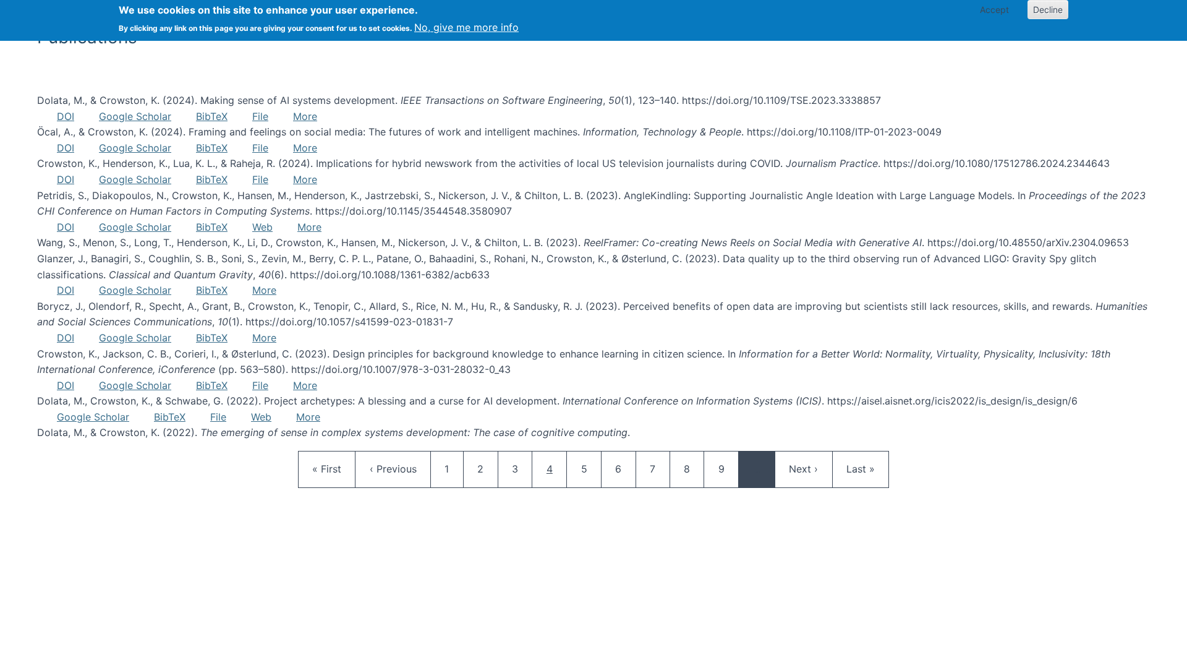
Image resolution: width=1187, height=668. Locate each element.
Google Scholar (135, 116)
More (305, 116)
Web (262, 227)
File (260, 116)
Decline (1048, 9)
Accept (994, 9)
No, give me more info (466, 27)
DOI (65, 116)
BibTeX (212, 116)
